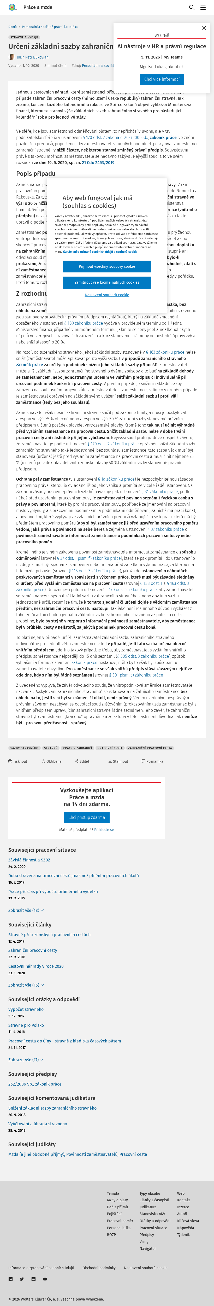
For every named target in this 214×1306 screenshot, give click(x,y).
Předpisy (147, 1235)
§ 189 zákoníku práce (83, 323)
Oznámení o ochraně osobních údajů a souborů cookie (100, 251)
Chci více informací (162, 79)
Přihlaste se (104, 829)
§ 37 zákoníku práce (165, 529)
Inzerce (183, 1207)
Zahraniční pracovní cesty (32, 950)
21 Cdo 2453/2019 (98, 162)
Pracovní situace (153, 1228)
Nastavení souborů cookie (146, 1268)
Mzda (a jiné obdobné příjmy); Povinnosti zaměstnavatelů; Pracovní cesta (77, 1154)
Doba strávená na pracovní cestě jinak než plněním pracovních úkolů (73, 875)
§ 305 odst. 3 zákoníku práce (143, 656)
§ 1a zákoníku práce (116, 479)
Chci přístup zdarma (86, 817)
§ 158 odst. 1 (151, 583)
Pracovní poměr (120, 1221)
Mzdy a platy (117, 1200)
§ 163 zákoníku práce (165, 352)
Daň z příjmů (117, 1207)
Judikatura (148, 1207)
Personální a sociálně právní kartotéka (50, 27)
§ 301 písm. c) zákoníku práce (136, 675)
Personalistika (119, 1228)
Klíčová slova (188, 1221)
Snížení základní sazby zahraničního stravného (52, 1108)
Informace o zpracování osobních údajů (41, 1268)
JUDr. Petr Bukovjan (33, 57)
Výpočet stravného (26, 1009)
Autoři (182, 1214)
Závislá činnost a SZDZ (29, 860)
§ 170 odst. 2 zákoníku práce (113, 443)
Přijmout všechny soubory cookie (107, 266)
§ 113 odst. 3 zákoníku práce (94, 570)
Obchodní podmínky (99, 1268)
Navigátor (148, 1248)
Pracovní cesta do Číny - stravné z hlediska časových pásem (64, 1041)
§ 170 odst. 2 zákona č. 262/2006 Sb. (115, 137)
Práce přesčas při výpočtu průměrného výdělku (53, 891)
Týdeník (183, 1235)
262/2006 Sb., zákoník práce (35, 1084)
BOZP (111, 1235)
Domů (12, 27)
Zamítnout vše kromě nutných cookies (107, 282)
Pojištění (114, 1214)
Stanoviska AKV (152, 1214)
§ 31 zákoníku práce (159, 491)
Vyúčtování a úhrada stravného (37, 1123)
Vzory (144, 1242)
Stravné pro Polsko (26, 1025)
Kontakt (183, 1200)
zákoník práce (163, 137)
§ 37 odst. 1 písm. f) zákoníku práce (89, 558)
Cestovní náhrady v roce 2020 (36, 966)
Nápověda (185, 1228)
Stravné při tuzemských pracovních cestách (49, 934)
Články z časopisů (154, 1200)
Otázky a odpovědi (155, 1221)
